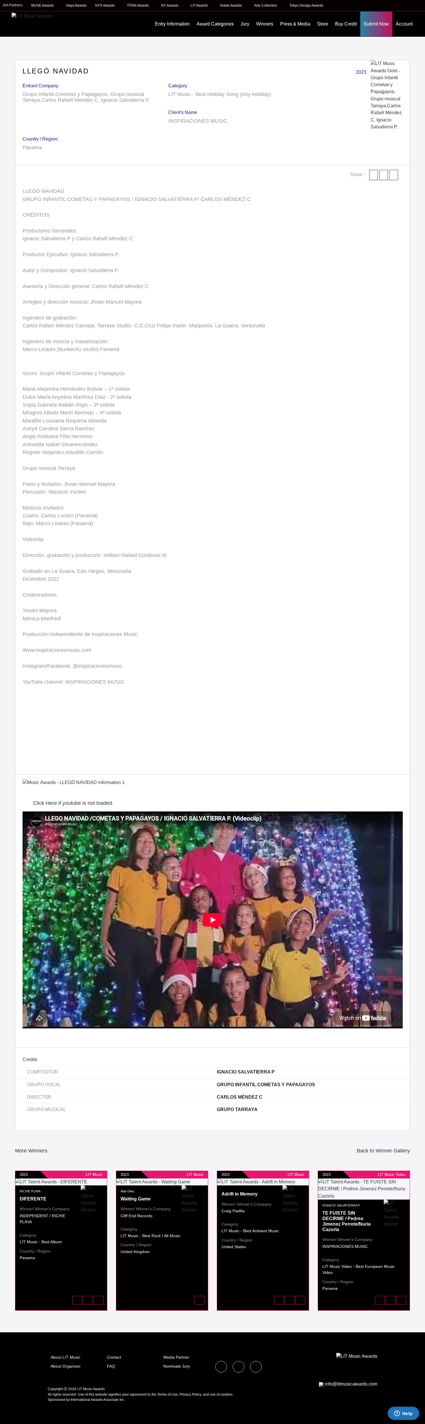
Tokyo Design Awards (306, 5)
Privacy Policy (190, 1394)
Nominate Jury (176, 1366)
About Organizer (66, 1366)
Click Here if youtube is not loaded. (72, 803)
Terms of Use (167, 1394)
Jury (245, 23)
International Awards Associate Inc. (98, 1400)
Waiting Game (136, 1198)
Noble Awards (231, 5)
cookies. (226, 1394)
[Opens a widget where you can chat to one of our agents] (403, 1414)
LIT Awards (200, 5)
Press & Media (295, 23)
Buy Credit (346, 23)
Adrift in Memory (239, 1193)
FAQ (111, 1366)
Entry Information (172, 23)
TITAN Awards (138, 5)
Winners (264, 23)
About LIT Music (65, 1357)
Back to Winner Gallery (382, 1151)
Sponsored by (59, 1400)
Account (404, 23)
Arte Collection (266, 5)
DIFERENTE (33, 1198)
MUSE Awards (43, 5)
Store (322, 23)
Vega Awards (76, 5)
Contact (114, 1357)
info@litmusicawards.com (351, 1383)
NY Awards (170, 5)
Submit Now (376, 23)
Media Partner (176, 1357)
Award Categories (215, 23)
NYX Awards (105, 5)
